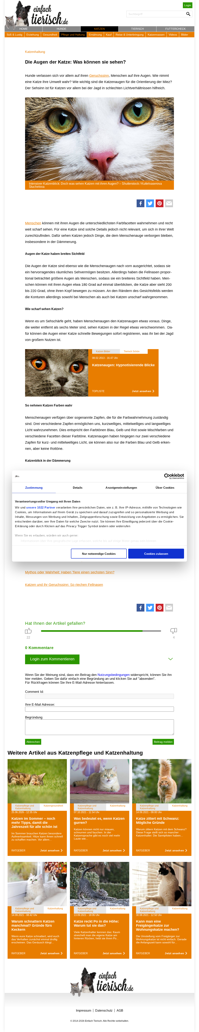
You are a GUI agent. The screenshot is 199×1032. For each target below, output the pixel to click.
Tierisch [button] (137, 28)
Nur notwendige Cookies (99, 553)
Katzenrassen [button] (156, 34)
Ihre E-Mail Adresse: (40, 704)
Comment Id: (34, 692)
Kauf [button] (109, 34)
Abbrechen (33, 741)
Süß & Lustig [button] (14, 34)
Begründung (33, 717)
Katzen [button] (99, 28)
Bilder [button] (184, 34)
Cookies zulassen (156, 553)
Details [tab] (77, 487)
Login (187, 5)
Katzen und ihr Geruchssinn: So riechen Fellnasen (64, 585)
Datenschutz (104, 1010)
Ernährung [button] (95, 34)
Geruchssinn (99, 76)
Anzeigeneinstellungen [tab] (121, 487)
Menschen (33, 223)
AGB (120, 1010)
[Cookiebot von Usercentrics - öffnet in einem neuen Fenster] (167, 476)
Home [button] (23, 28)
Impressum (83, 1010)
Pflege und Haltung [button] (73, 34)
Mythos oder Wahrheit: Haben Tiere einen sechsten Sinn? (69, 572)
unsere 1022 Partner (40, 507)
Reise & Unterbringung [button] (130, 34)
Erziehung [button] (32, 34)
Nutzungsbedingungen (114, 675)
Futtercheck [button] (175, 28)
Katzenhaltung (35, 51)
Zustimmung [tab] (34, 487)
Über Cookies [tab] (165, 487)
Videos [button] (173, 34)
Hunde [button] (61, 28)
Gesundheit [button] (50, 34)
